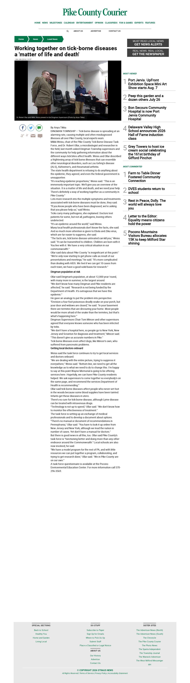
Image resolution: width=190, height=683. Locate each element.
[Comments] (39, 127)
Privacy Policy (101, 673)
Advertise (96, 31)
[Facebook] (22, 127)
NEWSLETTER (153, 3)
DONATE (169, 3)
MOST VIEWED (130, 73)
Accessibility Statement (118, 673)
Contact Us (115, 31)
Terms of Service (87, 673)
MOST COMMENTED (132, 166)
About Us (78, 31)
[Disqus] (67, 512)
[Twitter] (31, 127)
